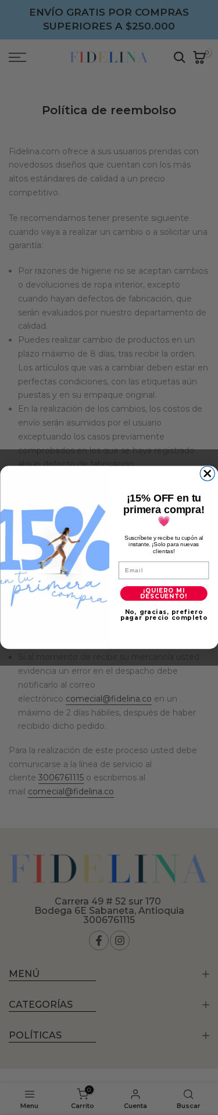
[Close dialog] (207, 473)
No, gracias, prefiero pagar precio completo (163, 615)
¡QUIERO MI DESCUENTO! (163, 593)
